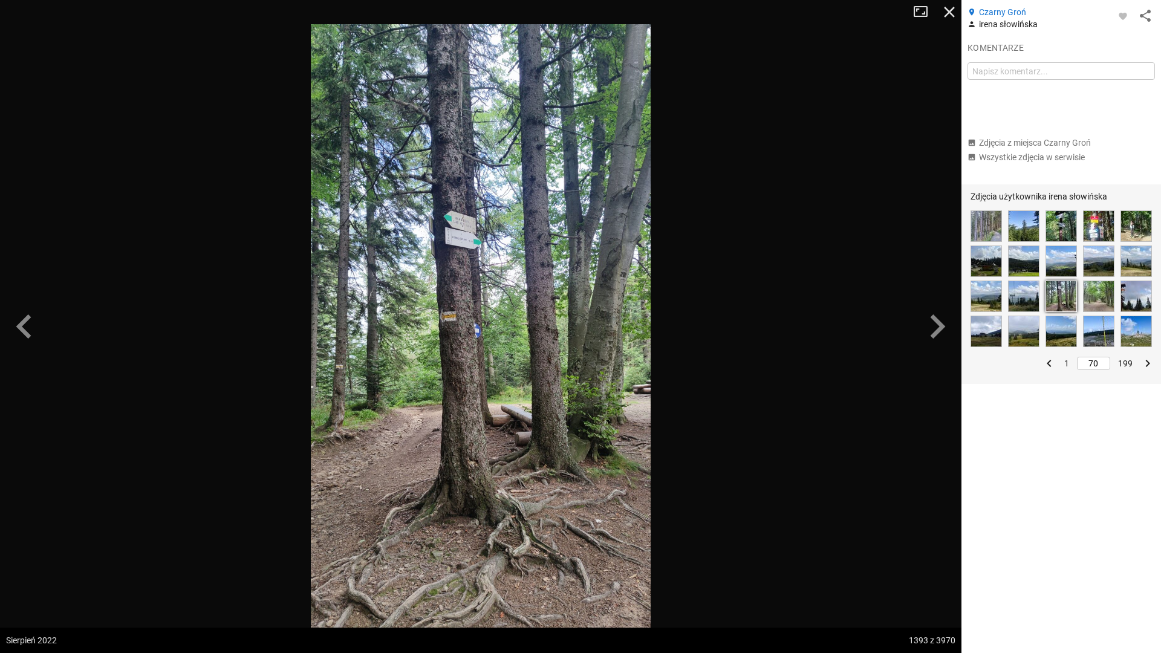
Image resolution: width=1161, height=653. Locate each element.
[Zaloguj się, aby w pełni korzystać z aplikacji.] (1123, 16)
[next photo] (937, 326)
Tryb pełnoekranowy (925, 12)
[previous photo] (24, 326)
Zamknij (949, 12)
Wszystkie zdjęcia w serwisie (1032, 157)
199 (1125, 363)
